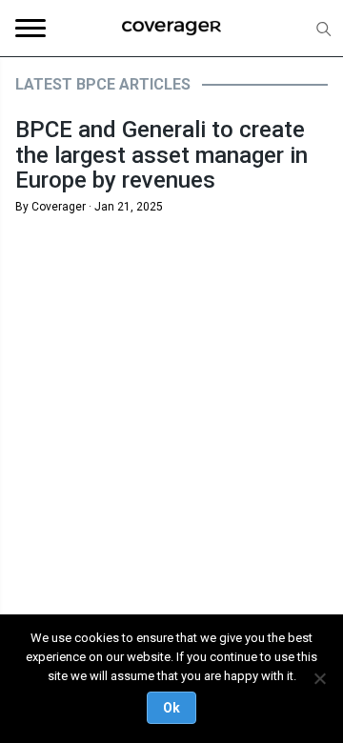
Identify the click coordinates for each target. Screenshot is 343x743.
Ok (171, 707)
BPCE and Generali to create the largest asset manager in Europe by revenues (161, 154)
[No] (319, 678)
